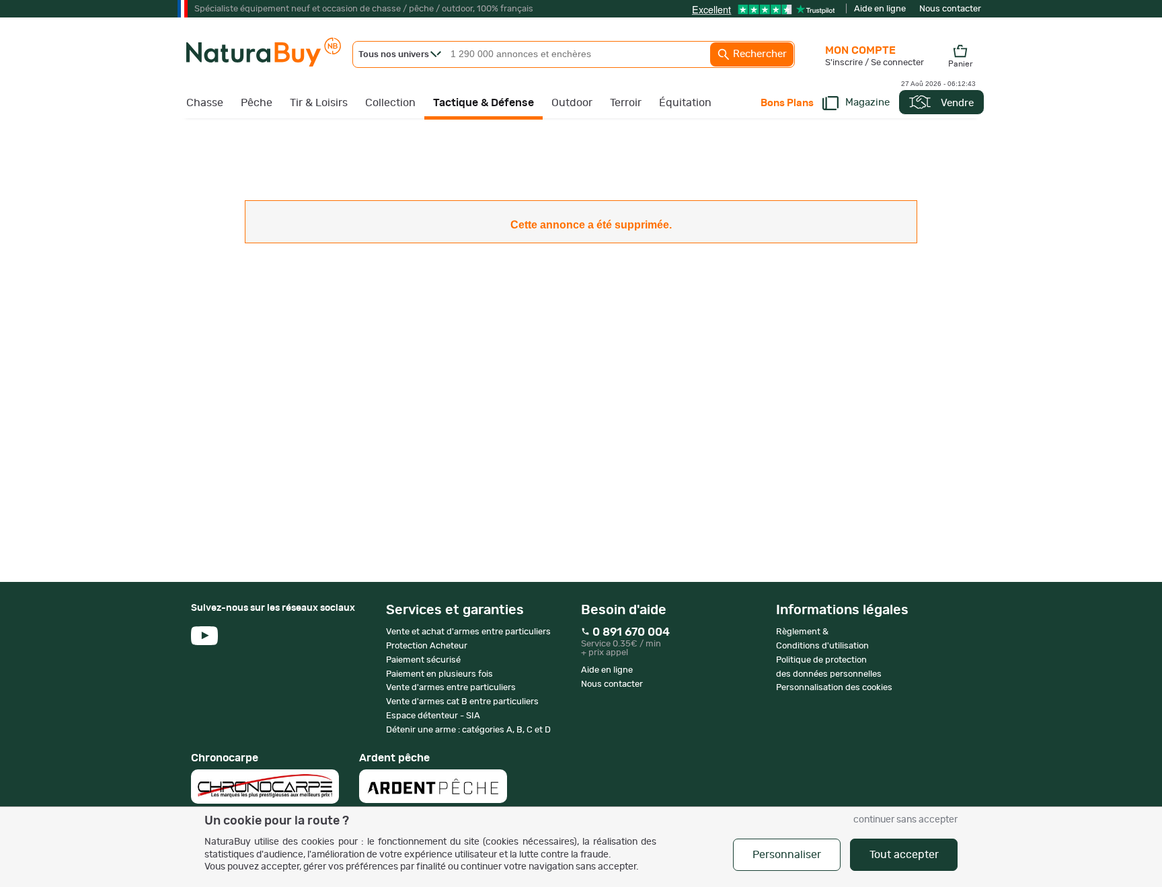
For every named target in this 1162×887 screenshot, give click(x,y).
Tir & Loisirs (319, 102)
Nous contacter (950, 9)
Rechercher (758, 54)
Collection (390, 102)
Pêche (256, 102)
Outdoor (571, 102)
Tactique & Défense (483, 102)
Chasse (204, 102)
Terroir (626, 102)
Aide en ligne (880, 9)
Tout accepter (904, 854)
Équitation (685, 102)
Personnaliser (786, 854)
